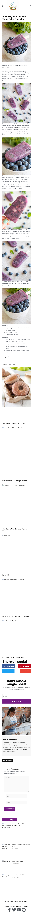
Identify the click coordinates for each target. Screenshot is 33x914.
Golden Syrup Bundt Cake (19, 875)
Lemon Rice (6, 575)
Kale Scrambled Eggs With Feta (13, 657)
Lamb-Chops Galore (17, 861)
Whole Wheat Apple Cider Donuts (13, 423)
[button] (2, 6)
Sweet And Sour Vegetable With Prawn (15, 616)
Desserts (10, 357)
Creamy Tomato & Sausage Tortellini (14, 481)
